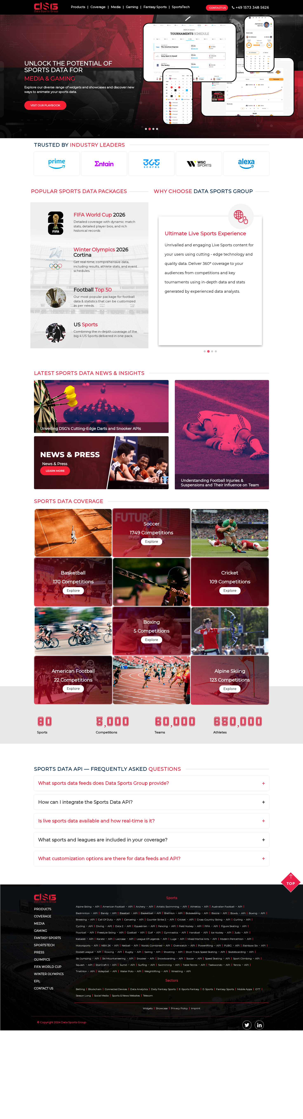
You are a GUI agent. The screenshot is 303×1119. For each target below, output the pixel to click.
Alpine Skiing (84, 1071)
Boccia (215, 1078)
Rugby (129, 1116)
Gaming (132, 7)
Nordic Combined (151, 1110)
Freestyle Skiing (106, 1097)
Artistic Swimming (167, 1071)
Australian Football (223, 1071)
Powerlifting (205, 1110)
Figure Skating (230, 1091)
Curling (238, 1084)
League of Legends (148, 1104)
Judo (237, 1097)
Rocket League (84, 1116)
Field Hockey (186, 1091)
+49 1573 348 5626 (252, 7)
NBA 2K (106, 1110)
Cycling (80, 1091)
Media (116, 7)
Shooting (169, 1116)
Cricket (181, 1084)
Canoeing (130, 1084)
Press (39, 1117)
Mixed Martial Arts (198, 1104)
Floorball (81, 1097)
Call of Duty (105, 1084)
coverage (42, 1081)
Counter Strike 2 (156, 1084)
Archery (140, 1071)
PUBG (228, 1110)
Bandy (105, 1078)
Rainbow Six (250, 1110)
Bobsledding (193, 1078)
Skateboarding (237, 1116)
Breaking (81, 1084)
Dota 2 (119, 1091)
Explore (73, 709)
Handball (194, 1097)
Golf (150, 1097)
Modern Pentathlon (231, 1104)
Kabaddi (81, 1104)
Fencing (163, 1091)
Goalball (132, 1097)
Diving (100, 1091)
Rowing (109, 1116)
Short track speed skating (201, 1116)
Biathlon (169, 1078)
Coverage (98, 7)
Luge (173, 1104)
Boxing (253, 1078)
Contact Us (217, 7)
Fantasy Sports (155, 7)
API (97, 1071)
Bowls (234, 1078)
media (39, 1088)
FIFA (207, 1091)
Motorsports (83, 1110)
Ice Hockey (217, 1097)
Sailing (148, 1116)
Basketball (147, 1078)
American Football (114, 1071)
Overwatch (180, 1110)
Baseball (125, 1078)
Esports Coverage (45, 269)
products (42, 1074)
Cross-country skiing (209, 1084)
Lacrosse (121, 1104)
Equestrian (140, 1091)
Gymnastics (171, 1097)
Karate (101, 1104)
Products (78, 7)
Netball (126, 1110)
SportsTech (181, 7)
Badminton (83, 1078)
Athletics (195, 1071)
